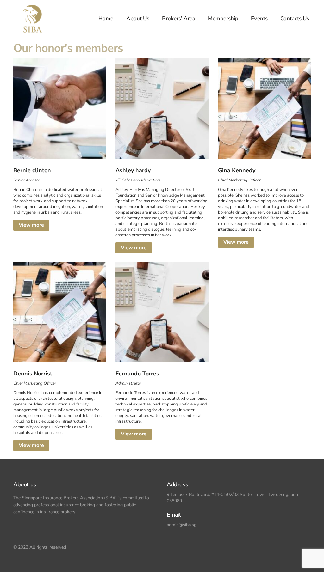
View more (31, 225)
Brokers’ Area (178, 18)
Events (259, 18)
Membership (223, 18)
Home (105, 18)
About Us (137, 18)
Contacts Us (294, 18)
